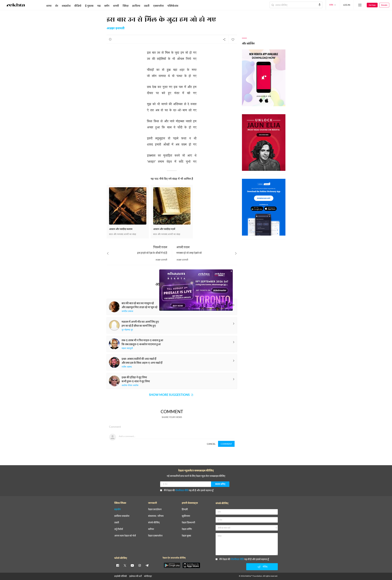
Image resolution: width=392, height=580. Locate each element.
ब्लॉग (106, 5)
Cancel (211, 444)
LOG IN (346, 5)
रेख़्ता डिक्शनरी (188, 522)
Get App (372, 5)
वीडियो (77, 5)
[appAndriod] (172, 565)
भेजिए (265, 566)
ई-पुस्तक (89, 5)
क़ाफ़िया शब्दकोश (121, 516)
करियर (151, 529)
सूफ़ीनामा (186, 516)
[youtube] (132, 565)
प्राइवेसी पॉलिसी (120, 576)
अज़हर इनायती (115, 28)
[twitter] (125, 565)
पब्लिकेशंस (172, 5)
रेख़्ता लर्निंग (187, 529)
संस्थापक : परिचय (156, 516)
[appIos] (191, 565)
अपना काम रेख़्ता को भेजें (125, 535)
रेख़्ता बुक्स (186, 535)
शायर (48, 5)
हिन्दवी (185, 509)
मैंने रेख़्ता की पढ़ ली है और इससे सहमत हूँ (188, 490)
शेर (56, 5)
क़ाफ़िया (136, 5)
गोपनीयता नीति (181, 490)
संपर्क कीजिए (154, 522)
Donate (384, 5)
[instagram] (139, 565)
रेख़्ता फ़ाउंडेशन (155, 509)
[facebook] (117, 565)
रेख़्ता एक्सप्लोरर (155, 535)
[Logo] (16, 5)
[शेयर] (224, 39)
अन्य (184, 5)
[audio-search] (319, 5)
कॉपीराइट (148, 576)
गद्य (99, 5)
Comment (226, 444)
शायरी (116, 5)
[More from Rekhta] (360, 5)
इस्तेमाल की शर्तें (135, 576)
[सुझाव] (110, 39)
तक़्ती (146, 5)
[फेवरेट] (232, 39)
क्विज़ (125, 5)
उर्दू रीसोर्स (118, 529)
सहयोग (117, 509)
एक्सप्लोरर (158, 5)
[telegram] (147, 565)
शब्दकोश (66, 5)
